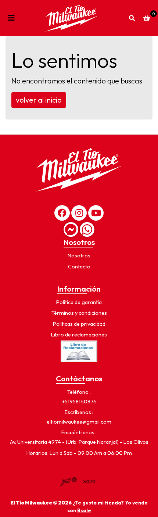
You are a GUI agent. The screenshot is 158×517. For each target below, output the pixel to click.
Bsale (84, 510)
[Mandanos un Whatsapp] (87, 229)
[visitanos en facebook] (62, 213)
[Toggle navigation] (11, 18)
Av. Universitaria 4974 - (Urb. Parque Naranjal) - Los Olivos (79, 442)
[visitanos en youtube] (96, 213)
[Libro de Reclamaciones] (79, 351)
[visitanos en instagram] (79, 213)
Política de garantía (79, 302)
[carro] (146, 18)
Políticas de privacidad (79, 324)
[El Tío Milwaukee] (71, 18)
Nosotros (79, 255)
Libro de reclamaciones (79, 334)
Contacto (79, 266)
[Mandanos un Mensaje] (71, 229)
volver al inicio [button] (39, 99)
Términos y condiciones (79, 313)
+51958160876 (79, 401)
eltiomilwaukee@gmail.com (79, 421)
